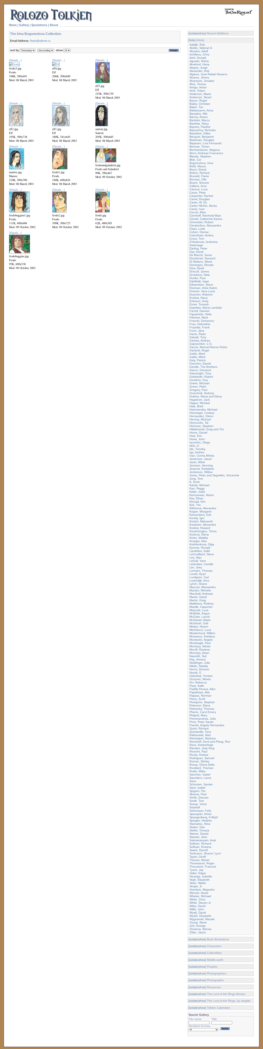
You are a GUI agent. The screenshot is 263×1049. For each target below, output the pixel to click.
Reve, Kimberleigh (201, 745)
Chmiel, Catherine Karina (205, 218)
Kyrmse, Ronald (199, 547)
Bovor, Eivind (197, 169)
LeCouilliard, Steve (201, 554)
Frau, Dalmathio (199, 324)
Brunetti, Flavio (199, 176)
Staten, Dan (197, 827)
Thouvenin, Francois (202, 866)
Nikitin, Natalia (198, 666)
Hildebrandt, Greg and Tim (206, 429)
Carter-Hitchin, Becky (203, 205)
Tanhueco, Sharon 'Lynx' (205, 853)
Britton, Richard (199, 172)
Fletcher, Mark (198, 317)
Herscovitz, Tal (198, 422)
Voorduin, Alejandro (202, 889)
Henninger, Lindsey (202, 412)
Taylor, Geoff (197, 856)
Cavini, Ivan (197, 209)
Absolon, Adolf (198, 51)
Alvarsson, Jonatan (201, 80)
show (201, 33)
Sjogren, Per (197, 791)
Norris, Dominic (199, 669)
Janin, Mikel (197, 462)
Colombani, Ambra (201, 235)
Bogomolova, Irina (201, 163)
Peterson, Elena (199, 705)
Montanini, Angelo (201, 639)
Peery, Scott (197, 698)
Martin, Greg (197, 600)
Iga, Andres (196, 452)
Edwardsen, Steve (201, 284)
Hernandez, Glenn (201, 416)
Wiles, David (197, 906)
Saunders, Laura (200, 777)
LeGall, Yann (197, 560)
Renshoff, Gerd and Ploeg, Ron (209, 741)
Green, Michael (199, 383)
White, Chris (197, 899)
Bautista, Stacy (199, 123)
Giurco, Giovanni (200, 370)
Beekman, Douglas (201, 140)
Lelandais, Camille (201, 564)
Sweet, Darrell (198, 850)
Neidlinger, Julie (199, 662)
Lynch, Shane (198, 583)
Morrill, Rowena (199, 649)
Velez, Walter (197, 883)
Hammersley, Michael (203, 409)
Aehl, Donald (197, 57)
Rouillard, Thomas (201, 768)
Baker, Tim (196, 107)
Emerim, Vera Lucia (202, 291)
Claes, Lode (197, 228)
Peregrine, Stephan (202, 702)
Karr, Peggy (197, 488)
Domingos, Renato (201, 265)
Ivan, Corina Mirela (201, 455)
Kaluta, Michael (199, 485)
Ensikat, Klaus (198, 297)
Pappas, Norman (200, 695)
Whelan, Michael (200, 896)
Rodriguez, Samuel (201, 758)
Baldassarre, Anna (201, 110)
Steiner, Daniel (198, 833)
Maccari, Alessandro (202, 587)
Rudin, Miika (197, 771)
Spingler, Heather (200, 820)
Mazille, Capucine (200, 606)
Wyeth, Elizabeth (200, 915)
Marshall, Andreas (201, 593)
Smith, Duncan (199, 797)
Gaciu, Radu (197, 334)
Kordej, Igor (197, 518)
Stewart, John (198, 837)
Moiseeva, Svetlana (202, 636)
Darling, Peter (198, 248)
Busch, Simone (199, 182)
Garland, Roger (199, 350)
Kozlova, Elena (199, 534)
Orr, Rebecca (198, 682)
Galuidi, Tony (197, 337)
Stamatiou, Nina (199, 823)
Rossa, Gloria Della (202, 764)
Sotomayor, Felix (200, 810)
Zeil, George (197, 925)
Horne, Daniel (198, 432)
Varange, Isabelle (200, 876)
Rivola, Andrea (198, 754)
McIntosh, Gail (198, 623)
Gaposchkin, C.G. (200, 343)
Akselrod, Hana (199, 64)
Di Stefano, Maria (200, 261)
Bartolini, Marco (199, 120)
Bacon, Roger (198, 100)
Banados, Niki (198, 113)
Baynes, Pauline (199, 126)
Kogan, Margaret (200, 511)
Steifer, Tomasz (199, 830)
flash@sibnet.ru (40, 40)
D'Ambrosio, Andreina (203, 241)
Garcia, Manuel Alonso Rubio (208, 347)
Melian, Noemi (198, 626)
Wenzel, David (198, 892)
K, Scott (194, 482)
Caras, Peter (197, 192)
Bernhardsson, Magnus (204, 149)
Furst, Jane (196, 330)
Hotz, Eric (195, 435)
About (54, 25)
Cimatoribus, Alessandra (205, 225)
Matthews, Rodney (201, 603)
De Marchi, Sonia (200, 255)
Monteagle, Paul (200, 643)
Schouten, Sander (201, 784)
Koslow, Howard (199, 528)
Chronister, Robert (201, 222)
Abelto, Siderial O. (201, 48)
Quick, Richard (199, 728)
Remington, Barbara (202, 738)
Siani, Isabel (197, 787)
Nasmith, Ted (197, 656)
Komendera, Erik (200, 514)
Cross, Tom (196, 238)
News (13, 25)
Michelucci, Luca (200, 629)
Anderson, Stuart (200, 97)
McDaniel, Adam (200, 620)
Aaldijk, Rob (197, 44)
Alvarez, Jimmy (199, 77)
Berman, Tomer (199, 146)
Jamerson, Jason (200, 458)
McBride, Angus (199, 613)
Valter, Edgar (197, 873)
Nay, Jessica (197, 659)
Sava (192, 781)
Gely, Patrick (197, 360)
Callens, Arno (198, 186)
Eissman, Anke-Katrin (203, 288)
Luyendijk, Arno (199, 580)
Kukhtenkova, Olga (201, 544)
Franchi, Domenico (201, 320)
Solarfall (194, 807)
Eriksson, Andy (199, 301)
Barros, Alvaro (198, 117)
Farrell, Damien (199, 311)
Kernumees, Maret (201, 495)
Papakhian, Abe (199, 692)
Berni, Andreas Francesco (206, 153)
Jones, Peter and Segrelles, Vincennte (214, 475)
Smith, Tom (196, 800)
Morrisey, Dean (199, 652)
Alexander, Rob (199, 71)
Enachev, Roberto (201, 294)
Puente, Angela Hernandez (206, 725)
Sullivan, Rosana (200, 846)
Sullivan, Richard (200, 843)
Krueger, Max (198, 541)
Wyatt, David (197, 912)
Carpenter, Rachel (201, 195)
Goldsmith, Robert (201, 376)
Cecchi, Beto (197, 212)
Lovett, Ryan (197, 574)
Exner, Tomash (199, 304)
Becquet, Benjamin (201, 136)
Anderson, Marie (200, 94)
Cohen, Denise (199, 232)
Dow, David (196, 268)
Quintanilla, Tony (200, 731)
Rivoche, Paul (198, 751)
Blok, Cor (195, 159)
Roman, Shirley (199, 761)
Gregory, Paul (198, 389)
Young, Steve (198, 922)
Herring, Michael (200, 419)
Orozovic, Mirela (200, 679)
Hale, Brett (196, 406)
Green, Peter (197, 386)
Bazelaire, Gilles (199, 133)
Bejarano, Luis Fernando (205, 143)
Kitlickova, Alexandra (202, 508)
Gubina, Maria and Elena (205, 396)
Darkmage (196, 245)
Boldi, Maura (197, 166)
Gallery (24, 25)
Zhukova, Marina (200, 929)
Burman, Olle (197, 179)
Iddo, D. (194, 445)
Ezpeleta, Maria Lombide (205, 307)
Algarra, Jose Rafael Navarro (208, 74)
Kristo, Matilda (198, 537)
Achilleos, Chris (199, 54)
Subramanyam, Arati (202, 840)
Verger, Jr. (196, 886)
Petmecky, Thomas (201, 708)
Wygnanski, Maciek (202, 919)
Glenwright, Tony (200, 373)
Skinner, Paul (197, 794)
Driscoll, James (199, 271)
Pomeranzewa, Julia (202, 718)
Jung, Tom (196, 478)
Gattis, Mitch (197, 357)
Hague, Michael (199, 403)
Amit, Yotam (197, 90)
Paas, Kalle (196, 685)
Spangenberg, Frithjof (203, 817)
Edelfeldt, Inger (199, 281)
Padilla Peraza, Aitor (202, 689)
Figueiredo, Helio (200, 314)
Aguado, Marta (199, 61)
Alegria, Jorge (198, 67)
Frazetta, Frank (199, 327)
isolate (193, 33)
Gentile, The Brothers (203, 366)
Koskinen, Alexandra (202, 524)
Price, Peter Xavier (201, 722)
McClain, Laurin (199, 616)
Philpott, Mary (198, 715)
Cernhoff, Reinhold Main (205, 215)
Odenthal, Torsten (201, 675)
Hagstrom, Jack (199, 399)
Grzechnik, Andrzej (201, 393)
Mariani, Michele (200, 590)
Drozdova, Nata (199, 274)
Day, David (196, 251)
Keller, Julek (197, 491)
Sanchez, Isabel (199, 774)
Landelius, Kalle (199, 551)
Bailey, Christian (199, 103)
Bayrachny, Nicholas (202, 130)
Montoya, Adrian (200, 646)
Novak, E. (195, 672)
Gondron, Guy (198, 380)
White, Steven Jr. (200, 902)
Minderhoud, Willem (202, 633)
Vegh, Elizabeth (199, 879)
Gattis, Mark (197, 353)
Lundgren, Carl (199, 577)
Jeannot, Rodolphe (201, 468)
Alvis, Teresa (197, 84)
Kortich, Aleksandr (201, 521)
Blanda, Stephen (200, 156)
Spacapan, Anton (200, 814)
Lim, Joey (195, 567)
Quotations (39, 25)
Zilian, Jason (197, 932)
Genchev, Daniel (200, 363)
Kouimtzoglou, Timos (203, 531)
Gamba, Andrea (199, 340)
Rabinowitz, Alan (200, 735)
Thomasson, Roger (202, 863)
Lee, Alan (195, 557)
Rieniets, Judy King (201, 748)
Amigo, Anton (198, 87)
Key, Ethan (196, 498)
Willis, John (196, 909)
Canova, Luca (198, 189)
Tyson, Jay (196, 869)
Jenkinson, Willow (200, 472)
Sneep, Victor (198, 804)
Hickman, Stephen (201, 426)
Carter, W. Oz (198, 202)
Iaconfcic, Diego (199, 442)
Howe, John (197, 439)
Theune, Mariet (199, 860)
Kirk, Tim (195, 505)
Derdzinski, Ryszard (202, 258)
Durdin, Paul (197, 278)
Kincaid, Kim (197, 501)
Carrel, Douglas (199, 199)
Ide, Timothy (197, 449)
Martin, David (198, 597)
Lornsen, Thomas (200, 570)
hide (192, 40)
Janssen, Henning (201, 465)
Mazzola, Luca (198, 610)
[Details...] (15, 60)
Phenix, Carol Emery (202, 712)
